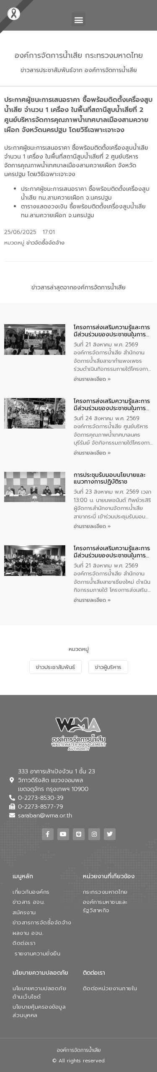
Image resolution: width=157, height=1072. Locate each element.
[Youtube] (63, 834)
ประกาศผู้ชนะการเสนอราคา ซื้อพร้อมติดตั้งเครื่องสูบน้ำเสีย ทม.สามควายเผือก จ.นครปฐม (85, 193)
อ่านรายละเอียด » (92, 379)
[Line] (79, 834)
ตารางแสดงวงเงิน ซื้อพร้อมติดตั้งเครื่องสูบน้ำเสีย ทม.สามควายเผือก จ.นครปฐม (83, 211)
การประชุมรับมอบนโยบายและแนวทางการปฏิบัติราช (110, 479)
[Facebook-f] (48, 834)
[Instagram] (94, 834)
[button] (78, 19)
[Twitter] (110, 834)
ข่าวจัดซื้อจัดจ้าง (45, 243)
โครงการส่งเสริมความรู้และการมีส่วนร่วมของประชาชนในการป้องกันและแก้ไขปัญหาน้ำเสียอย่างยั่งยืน (112, 331)
